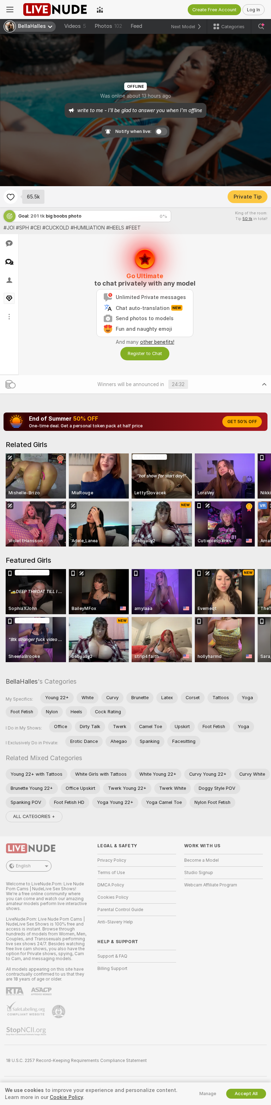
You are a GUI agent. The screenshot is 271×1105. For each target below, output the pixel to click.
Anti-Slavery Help (115, 922)
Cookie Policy (66, 1097)
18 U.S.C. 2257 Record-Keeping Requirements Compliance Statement (76, 1060)
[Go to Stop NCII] (27, 1031)
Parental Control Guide (120, 909)
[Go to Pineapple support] (59, 1011)
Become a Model (201, 860)
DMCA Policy (110, 885)
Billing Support (112, 968)
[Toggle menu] (10, 9)
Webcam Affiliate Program (210, 885)
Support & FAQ (112, 956)
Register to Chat (145, 353)
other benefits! (157, 342)
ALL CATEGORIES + (34, 816)
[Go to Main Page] (55, 9)
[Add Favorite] (11, 197)
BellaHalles (22, 681)
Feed (136, 26)
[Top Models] (99, 9)
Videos (75, 26)
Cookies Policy (112, 897)
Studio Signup (198, 872)
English (23, 865)
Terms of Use (111, 872)
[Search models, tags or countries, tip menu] (261, 26)
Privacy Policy (111, 860)
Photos (108, 26)
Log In (253, 9)
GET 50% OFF (242, 421)
